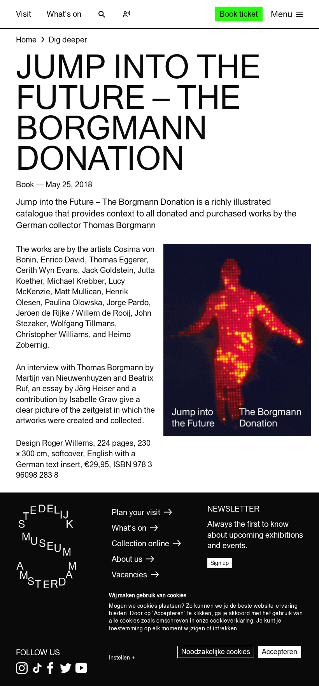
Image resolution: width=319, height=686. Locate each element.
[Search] (101, 14)
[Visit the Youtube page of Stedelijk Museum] (81, 668)
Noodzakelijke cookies (215, 651)
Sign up (219, 563)
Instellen (119, 657)
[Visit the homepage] (46, 587)
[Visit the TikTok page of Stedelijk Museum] (37, 668)
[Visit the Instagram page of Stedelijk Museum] (22, 668)
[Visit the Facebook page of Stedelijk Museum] (50, 668)
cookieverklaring (231, 620)
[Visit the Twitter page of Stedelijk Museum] (66, 668)
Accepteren (279, 651)
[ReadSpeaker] (126, 14)
